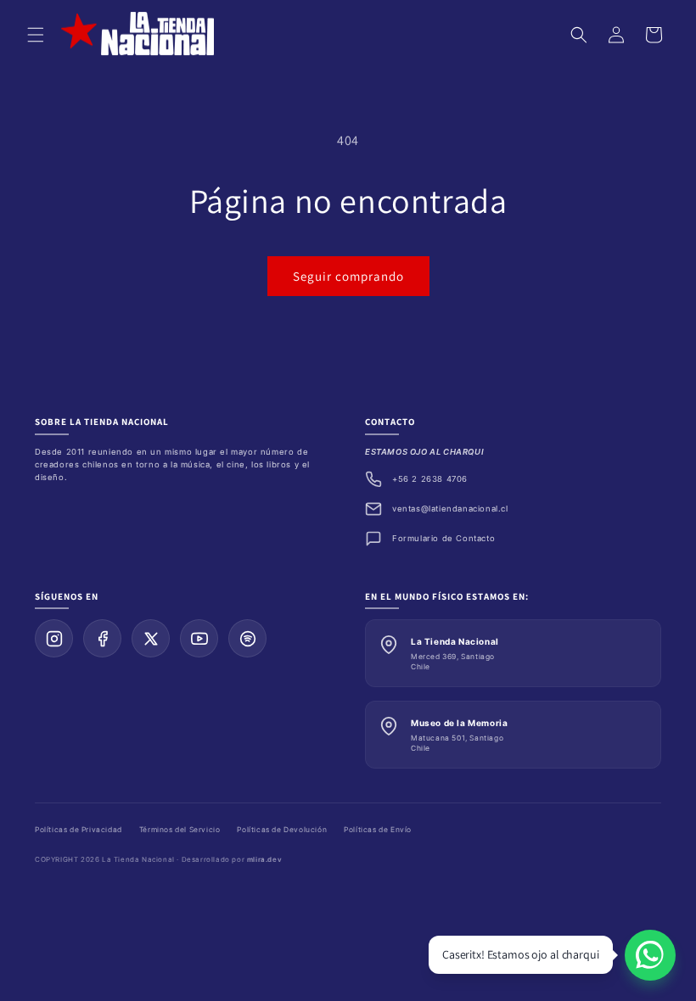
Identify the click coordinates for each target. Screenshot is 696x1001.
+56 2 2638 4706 (430, 479)
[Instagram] (54, 638)
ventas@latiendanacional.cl (450, 508)
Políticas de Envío (378, 829)
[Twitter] (151, 638)
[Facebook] (102, 638)
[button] (35, 34)
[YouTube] (199, 638)
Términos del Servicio (180, 829)
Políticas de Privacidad (78, 829)
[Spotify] (247, 638)
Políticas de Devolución (282, 829)
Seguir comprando (348, 276)
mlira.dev (264, 859)
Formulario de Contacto (443, 538)
